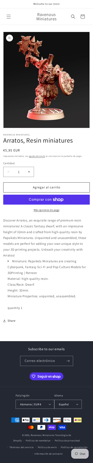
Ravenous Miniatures (43, 435)
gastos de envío (37, 156)
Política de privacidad (67, 440)
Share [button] (12, 321)
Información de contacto (48, 453)
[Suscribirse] (68, 361)
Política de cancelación (74, 447)
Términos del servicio (22, 447)
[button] (8, 16)
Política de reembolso (38, 440)
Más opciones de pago (46, 210)
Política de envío (47, 447)
